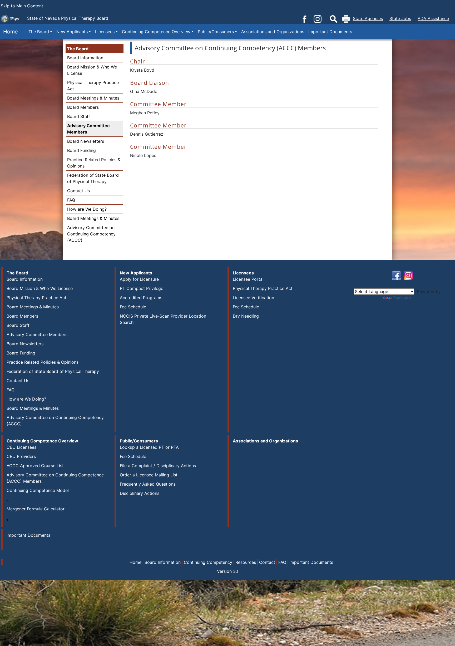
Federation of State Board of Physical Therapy (53, 371)
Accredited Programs (141, 297)
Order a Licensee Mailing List (148, 474)
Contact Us (78, 190)
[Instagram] (318, 18)
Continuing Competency (208, 562)
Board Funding (81, 150)
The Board (77, 48)
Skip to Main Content (22, 5)
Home (9, 31)
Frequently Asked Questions (148, 484)
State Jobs (400, 18)
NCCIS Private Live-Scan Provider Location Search (163, 319)
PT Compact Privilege (141, 288)
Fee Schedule (133, 306)
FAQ (71, 200)
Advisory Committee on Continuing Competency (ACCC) (91, 234)
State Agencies (368, 18)
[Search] (333, 19)
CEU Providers (21, 456)
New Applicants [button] (72, 31)
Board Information (85, 57)
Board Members (83, 107)
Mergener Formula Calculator (36, 508)
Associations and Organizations (272, 31)
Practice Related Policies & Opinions (42, 362)
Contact (267, 562)
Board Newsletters (85, 141)
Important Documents (330, 31)
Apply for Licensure (139, 279)
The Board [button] (38, 31)
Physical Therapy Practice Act (36, 297)
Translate (402, 297)
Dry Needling (246, 316)
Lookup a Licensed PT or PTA (149, 447)
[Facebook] (304, 18)
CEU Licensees (21, 447)
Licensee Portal (248, 279)
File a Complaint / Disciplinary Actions (158, 465)
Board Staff (78, 116)
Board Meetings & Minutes (93, 98)
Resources (245, 562)
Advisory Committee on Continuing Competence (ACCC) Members (55, 478)
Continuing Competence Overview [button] (156, 31)
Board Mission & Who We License (40, 288)
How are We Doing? (87, 209)
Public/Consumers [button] (216, 31)
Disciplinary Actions (139, 493)
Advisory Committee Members (88, 129)
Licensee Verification (253, 297)
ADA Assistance (433, 18)
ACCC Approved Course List (35, 465)
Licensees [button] (105, 31)
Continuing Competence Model (38, 490)
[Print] (346, 19)
